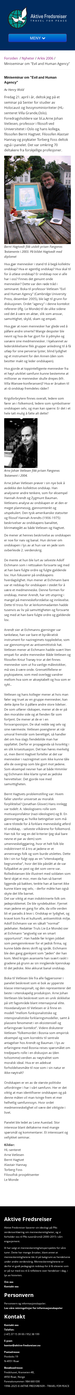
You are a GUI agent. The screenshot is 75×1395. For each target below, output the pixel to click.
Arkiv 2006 (45, 58)
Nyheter (28, 58)
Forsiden (11, 58)
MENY (36, 37)
